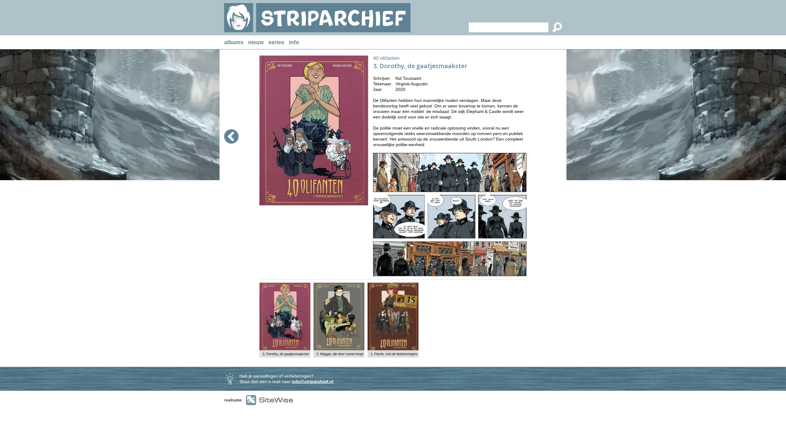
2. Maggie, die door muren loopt (340, 354)
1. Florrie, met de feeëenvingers (394, 354)
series (276, 42)
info (294, 42)
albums (233, 42)
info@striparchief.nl (312, 381)
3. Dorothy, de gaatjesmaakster (286, 354)
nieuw (256, 42)
